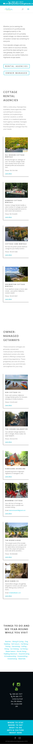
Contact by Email (17, 699)
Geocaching (16, 646)
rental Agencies (16, 66)
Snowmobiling (22, 656)
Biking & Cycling (17, 642)
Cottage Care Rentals (16, 244)
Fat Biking (24, 644)
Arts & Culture (15, 730)
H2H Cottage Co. (13, 392)
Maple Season (10, 651)
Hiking (6, 649)
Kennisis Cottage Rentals (13, 201)
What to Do (15, 728)
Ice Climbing (14, 649)
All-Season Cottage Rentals (15, 156)
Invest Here (15, 733)
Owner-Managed (16, 73)
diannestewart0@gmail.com (17, 510)
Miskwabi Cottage (14, 500)
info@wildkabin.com (15, 593)
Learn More (8, 173)
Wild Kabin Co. (12, 581)
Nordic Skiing (21, 651)
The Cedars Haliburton (16, 429)
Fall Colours (15, 644)
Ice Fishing (23, 649)
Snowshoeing (12, 659)
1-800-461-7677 (17, 694)
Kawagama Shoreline (15, 468)
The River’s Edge (13, 540)
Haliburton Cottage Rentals (15, 285)
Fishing (7, 646)
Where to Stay (15, 722)
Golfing (23, 646)
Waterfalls (21, 659)
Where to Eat (15, 725)
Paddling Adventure (10, 654)
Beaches (8, 642)
